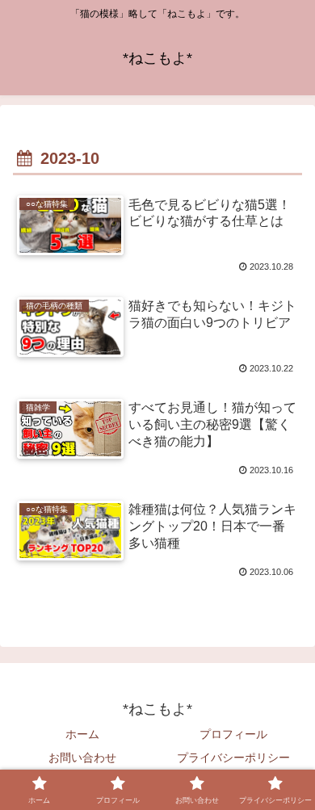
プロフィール (233, 734)
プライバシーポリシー (233, 757)
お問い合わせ (82, 757)
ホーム (82, 734)
